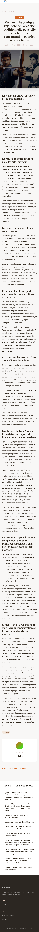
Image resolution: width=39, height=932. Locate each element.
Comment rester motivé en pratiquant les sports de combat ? (18, 828)
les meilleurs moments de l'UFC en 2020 (19, 822)
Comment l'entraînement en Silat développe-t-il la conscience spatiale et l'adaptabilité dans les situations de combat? (19, 807)
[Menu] (35, 1)
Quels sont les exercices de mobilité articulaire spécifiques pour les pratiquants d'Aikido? (18, 860)
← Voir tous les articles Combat (14, 768)
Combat (11, 11)
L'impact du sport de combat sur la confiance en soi (17, 834)
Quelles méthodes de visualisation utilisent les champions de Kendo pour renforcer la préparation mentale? (19, 842)
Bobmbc (6, 887)
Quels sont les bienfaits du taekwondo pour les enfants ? (18, 868)
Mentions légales (8, 915)
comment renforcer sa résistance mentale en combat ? (16, 816)
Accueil (4, 11)
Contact (4, 919)
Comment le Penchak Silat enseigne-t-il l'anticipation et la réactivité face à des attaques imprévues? (19, 851)
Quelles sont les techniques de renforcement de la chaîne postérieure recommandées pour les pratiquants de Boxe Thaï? (19, 796)
